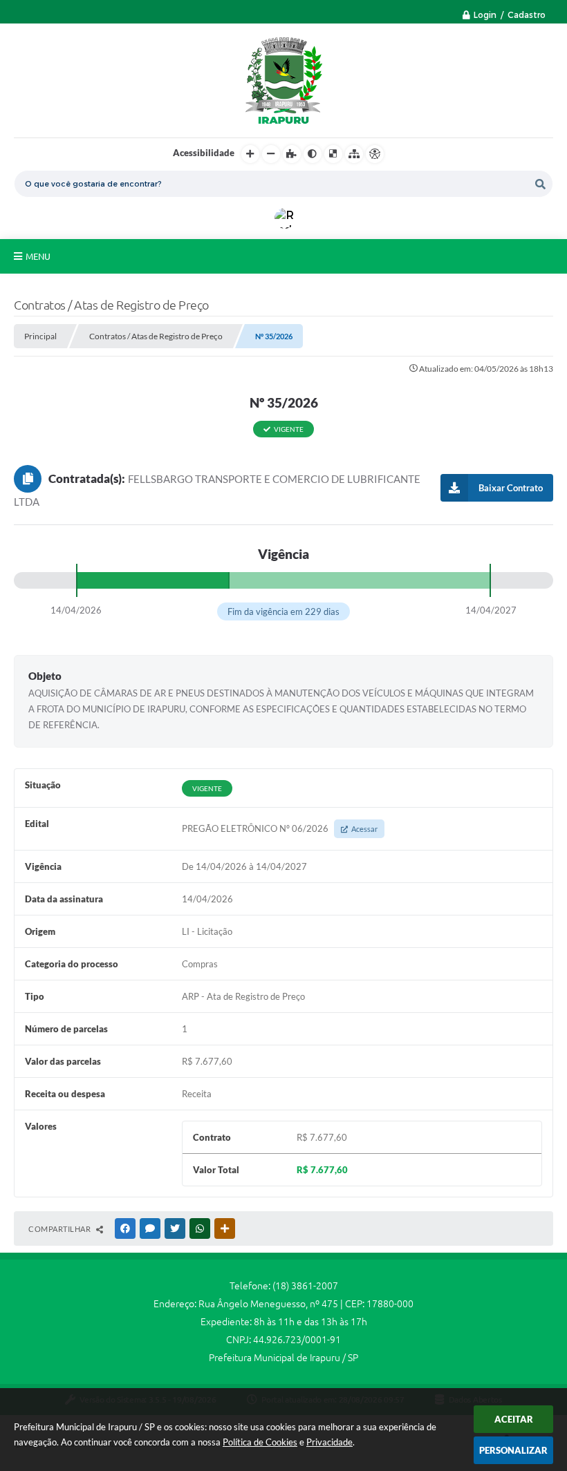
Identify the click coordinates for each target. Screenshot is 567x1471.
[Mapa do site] (354, 154)
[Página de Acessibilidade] (375, 154)
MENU (38, 256)
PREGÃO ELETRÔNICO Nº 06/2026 (280, 828)
